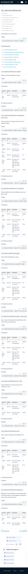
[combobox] (22, 2)
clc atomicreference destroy (8, 30)
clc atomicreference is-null (7, 26)
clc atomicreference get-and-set (8, 24)
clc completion (23, 531)
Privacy (14, 570)
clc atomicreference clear (7, 15)
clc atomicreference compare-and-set (10, 17)
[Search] (22, 2)
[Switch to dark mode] (18, 2)
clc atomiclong (5, 531)
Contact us (21, 570)
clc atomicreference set (7, 28)
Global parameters (7, 103)
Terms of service (7, 570)
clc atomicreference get (7, 21)
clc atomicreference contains (8, 19)
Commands (4, 13)
